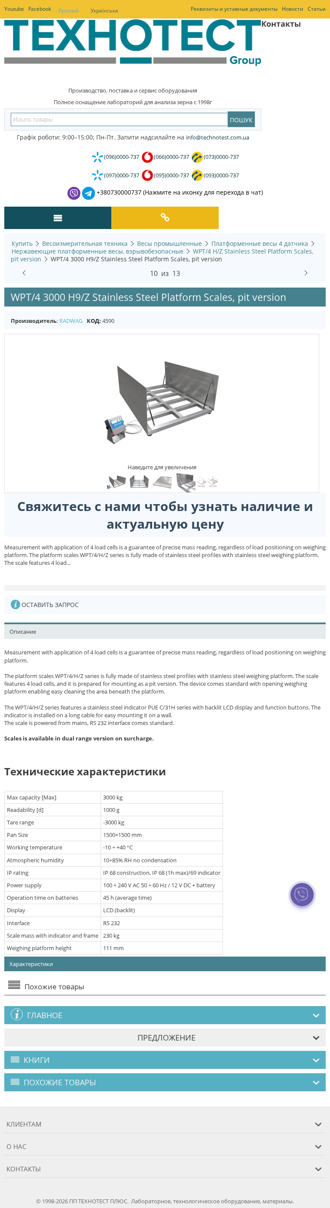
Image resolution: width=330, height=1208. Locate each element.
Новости (292, 8)
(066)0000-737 (171, 157)
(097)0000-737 (121, 175)
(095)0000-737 (171, 175)
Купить (22, 243)
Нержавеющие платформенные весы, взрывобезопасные (97, 251)
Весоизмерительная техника (85, 243)
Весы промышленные (169, 243)
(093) (221, 175)
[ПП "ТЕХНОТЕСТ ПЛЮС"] (132, 49)
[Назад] (24, 271)
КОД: (94, 321)
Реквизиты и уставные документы (234, 8)
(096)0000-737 (121, 157)
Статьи (317, 8)
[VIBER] (301, 900)
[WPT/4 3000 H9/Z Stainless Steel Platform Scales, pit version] (162, 398)
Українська (104, 10)
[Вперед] (306, 271)
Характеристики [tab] (31, 964)
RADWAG (70, 321)
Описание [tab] (22, 631)
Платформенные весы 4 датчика (259, 243)
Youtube (14, 8)
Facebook (39, 8)
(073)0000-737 (221, 157)
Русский (68, 10)
